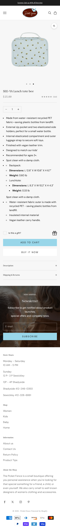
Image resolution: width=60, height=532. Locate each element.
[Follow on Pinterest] (28, 501)
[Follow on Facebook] (4, 501)
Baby (6, 422)
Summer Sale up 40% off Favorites (30, 3)
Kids (5, 416)
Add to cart (30, 242)
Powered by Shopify (39, 511)
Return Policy (10, 454)
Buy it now (30, 252)
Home (6, 427)
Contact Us (9, 449)
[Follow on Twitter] (12, 501)
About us (8, 443)
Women (7, 411)
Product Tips (10, 460)
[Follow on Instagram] (20, 501)
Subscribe (30, 336)
